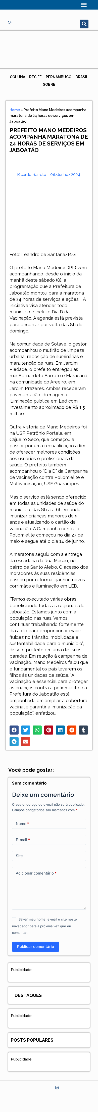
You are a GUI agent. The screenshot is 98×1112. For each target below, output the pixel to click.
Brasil (81, 77)
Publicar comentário (35, 946)
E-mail (23, 839)
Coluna (17, 77)
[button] (84, 5)
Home (15, 110)
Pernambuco (58, 77)
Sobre (49, 84)
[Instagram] (9, 22)
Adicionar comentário (36, 873)
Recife (35, 77)
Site (19, 855)
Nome (22, 823)
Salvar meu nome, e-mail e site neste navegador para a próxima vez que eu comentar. (44, 926)
